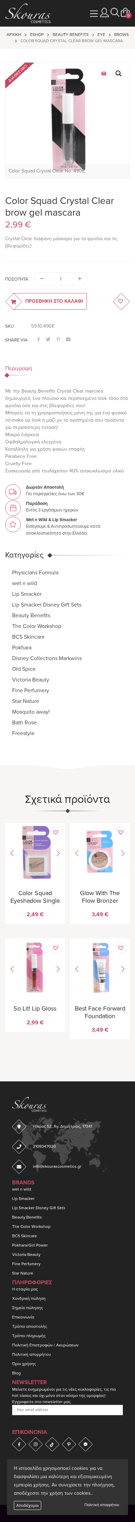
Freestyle (23, 733)
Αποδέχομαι (27, 1505)
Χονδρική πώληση (29, 1298)
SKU (9, 326)
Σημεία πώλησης (27, 1307)
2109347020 (44, 1146)
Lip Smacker (27, 594)
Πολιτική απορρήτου (101, 1505)
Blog (16, 1373)
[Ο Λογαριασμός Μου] (104, 12)
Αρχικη (14, 34)
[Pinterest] (69, 1444)
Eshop (37, 34)
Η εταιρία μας (25, 1289)
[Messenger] (85, 1444)
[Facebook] (19, 1444)
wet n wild (24, 583)
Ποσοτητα (16, 279)
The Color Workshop (36, 626)
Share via (16, 340)
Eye (101, 34)
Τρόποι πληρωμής (29, 1335)
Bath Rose (24, 722)
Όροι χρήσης (24, 1363)
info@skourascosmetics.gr (57, 1166)
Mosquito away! (31, 711)
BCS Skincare (28, 636)
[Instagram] (35, 1444)
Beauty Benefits (71, 34)
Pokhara (22, 647)
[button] (114, 12)
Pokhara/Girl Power (30, 1245)
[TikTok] (52, 1444)
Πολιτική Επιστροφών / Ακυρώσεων (45, 1345)
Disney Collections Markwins (47, 658)
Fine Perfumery (30, 690)
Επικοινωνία (23, 1317)
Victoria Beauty (30, 679)
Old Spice (24, 669)
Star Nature (25, 701)
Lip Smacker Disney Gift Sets (46, 604)
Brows (121, 34)
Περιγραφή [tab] (18, 368)
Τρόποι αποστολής (29, 1326)
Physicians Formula (35, 572)
